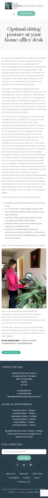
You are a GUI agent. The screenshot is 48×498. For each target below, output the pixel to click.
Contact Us (24, 482)
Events (26, 478)
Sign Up (24, 458)
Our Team (37, 473)
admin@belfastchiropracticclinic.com (24, 396)
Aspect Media (33, 492)
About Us (10, 473)
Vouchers (14, 478)
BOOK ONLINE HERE (10, 340)
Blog (37, 478)
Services (24, 473)
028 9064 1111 (26, 13)
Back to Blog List (11, 352)
